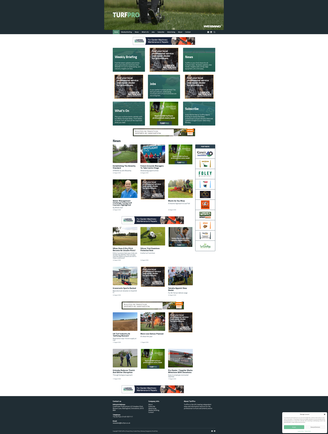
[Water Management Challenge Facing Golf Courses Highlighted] (125, 188)
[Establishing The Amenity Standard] (125, 153)
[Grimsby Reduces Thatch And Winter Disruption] (125, 358)
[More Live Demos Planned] (152, 321)
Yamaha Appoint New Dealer (177, 289)
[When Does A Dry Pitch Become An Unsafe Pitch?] (125, 236)
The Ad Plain (155, 431)
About (180, 32)
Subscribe (161, 32)
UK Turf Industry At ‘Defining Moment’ (121, 334)
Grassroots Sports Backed (124, 288)
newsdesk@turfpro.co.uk (121, 423)
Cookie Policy (301, 431)
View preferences (315, 427)
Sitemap (143, 431)
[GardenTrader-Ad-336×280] (162, 59)
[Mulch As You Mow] (180, 188)
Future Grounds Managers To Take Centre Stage (152, 166)
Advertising (171, 32)
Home (116, 32)
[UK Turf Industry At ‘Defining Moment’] (125, 321)
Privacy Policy (308, 431)
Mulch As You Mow (176, 200)
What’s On (145, 32)
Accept (294, 427)
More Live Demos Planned (151, 333)
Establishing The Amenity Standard (124, 166)
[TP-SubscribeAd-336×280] (180, 236)
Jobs (153, 32)
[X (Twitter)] (208, 32)
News (137, 32)
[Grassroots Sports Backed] (125, 276)
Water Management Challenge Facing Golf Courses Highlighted (122, 202)
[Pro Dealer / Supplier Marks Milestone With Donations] (180, 358)
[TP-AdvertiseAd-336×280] (163, 113)
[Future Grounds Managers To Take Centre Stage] (152, 153)
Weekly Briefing (126, 32)
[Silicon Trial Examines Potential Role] (152, 236)
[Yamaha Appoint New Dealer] (180, 276)
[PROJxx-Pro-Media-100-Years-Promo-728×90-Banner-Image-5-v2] (162, 132)
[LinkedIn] (211, 32)
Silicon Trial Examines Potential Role (150, 249)
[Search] (214, 32)
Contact (188, 32)
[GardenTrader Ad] (153, 41)
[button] (324, 414)
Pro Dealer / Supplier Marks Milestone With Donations (180, 371)
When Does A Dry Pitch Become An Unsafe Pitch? (124, 249)
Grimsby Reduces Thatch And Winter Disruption (124, 371)
